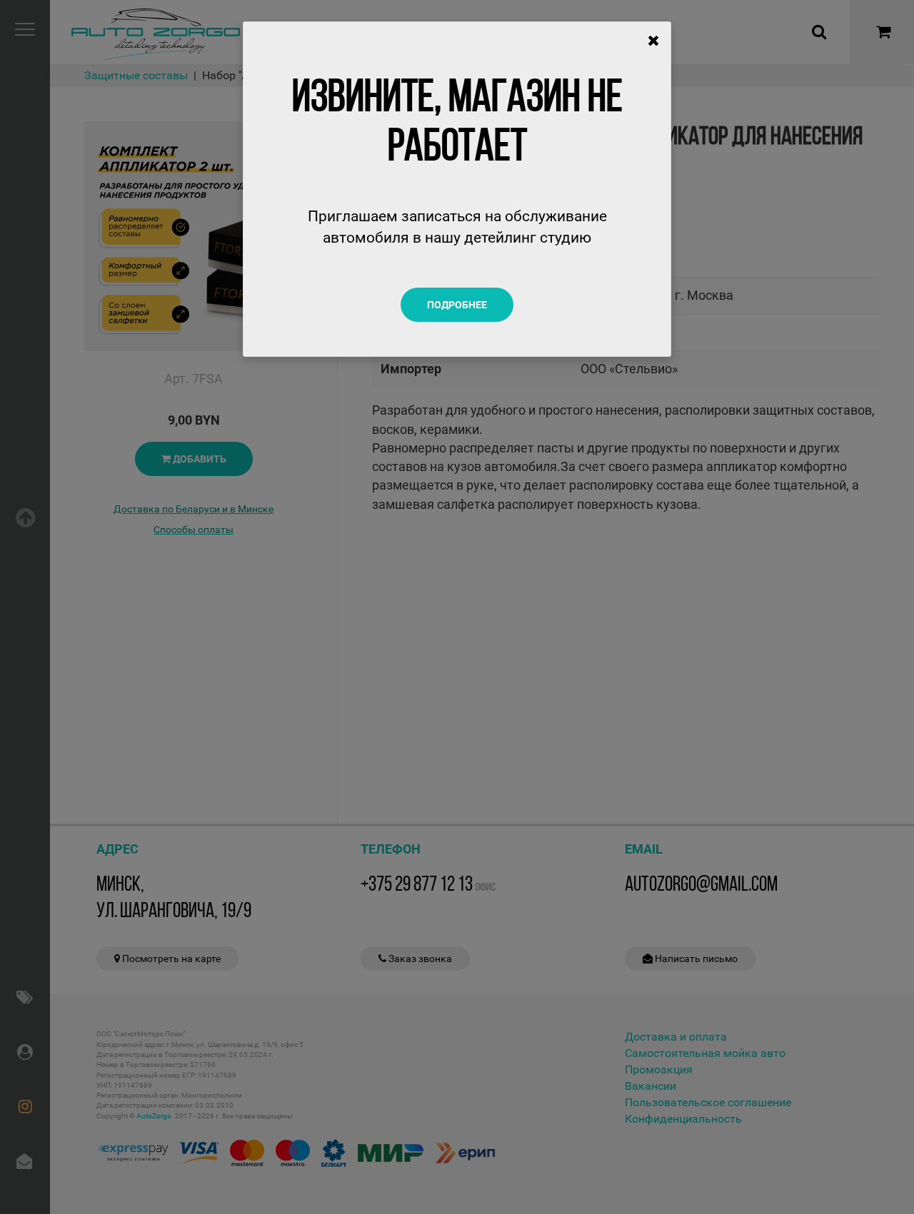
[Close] (654, 41)
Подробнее (457, 304)
